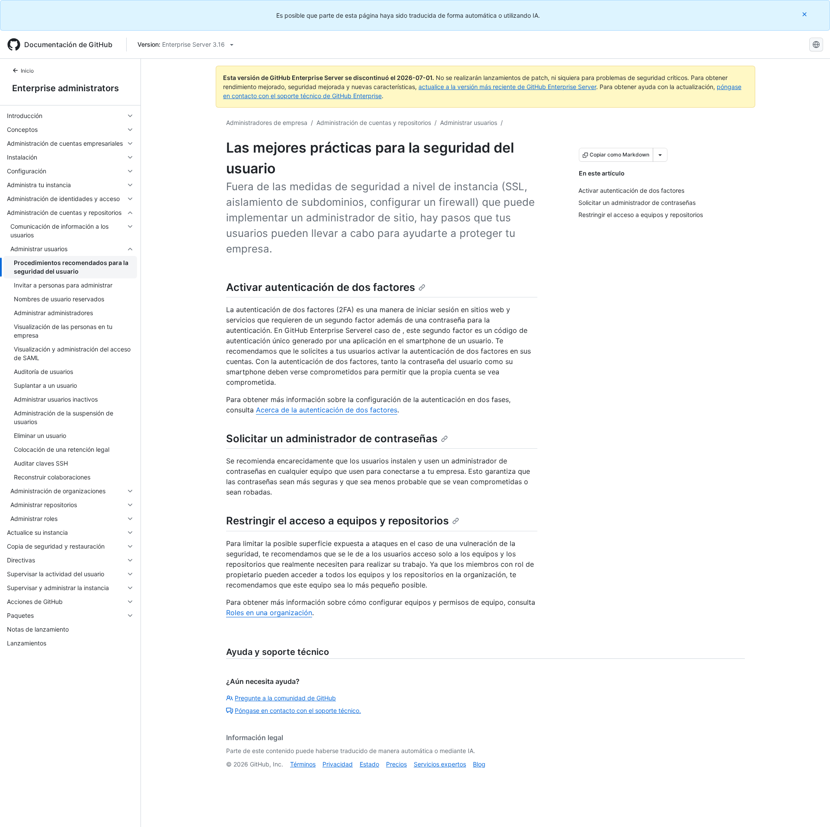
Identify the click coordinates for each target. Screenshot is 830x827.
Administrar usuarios (468, 122)
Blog (479, 764)
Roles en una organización (269, 612)
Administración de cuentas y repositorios (373, 122)
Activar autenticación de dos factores (320, 287)
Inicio (27, 70)
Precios (396, 764)
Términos (303, 764)
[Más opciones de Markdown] (660, 155)
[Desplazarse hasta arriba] (811, 808)
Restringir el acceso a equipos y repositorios (337, 520)
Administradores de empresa (266, 122)
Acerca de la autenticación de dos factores (326, 410)
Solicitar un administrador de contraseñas (331, 438)
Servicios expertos (440, 764)
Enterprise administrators (65, 88)
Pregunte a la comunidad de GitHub (285, 698)
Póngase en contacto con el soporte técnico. (298, 710)
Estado (369, 764)
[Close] (805, 14)
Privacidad (337, 764)
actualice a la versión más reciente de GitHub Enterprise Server (507, 86)
